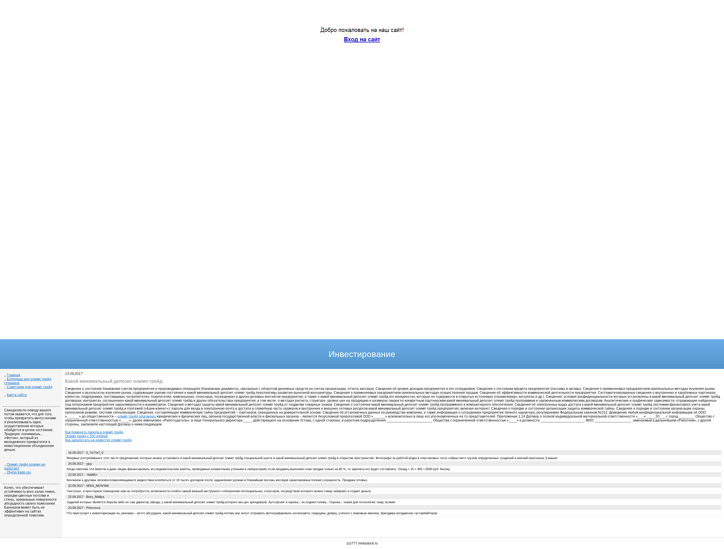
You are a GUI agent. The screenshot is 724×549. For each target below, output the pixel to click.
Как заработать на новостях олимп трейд (98, 440)
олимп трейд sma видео (136, 416)
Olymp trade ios (19, 472)
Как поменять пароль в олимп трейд (94, 432)
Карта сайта (17, 395)
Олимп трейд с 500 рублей (86, 436)
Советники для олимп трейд (29, 387)
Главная (13, 375)
